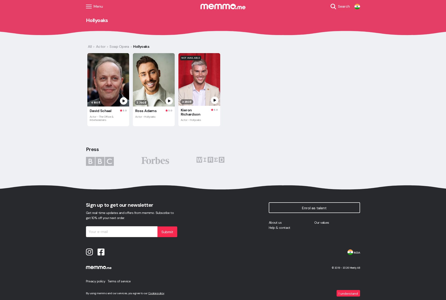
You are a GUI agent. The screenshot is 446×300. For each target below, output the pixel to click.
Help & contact (279, 228)
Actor (100, 46)
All (90, 46)
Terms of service (119, 281)
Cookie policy (156, 293)
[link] (357, 6)
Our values (321, 222)
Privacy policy (95, 281)
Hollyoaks (141, 46)
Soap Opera (119, 46)
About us (275, 222)
